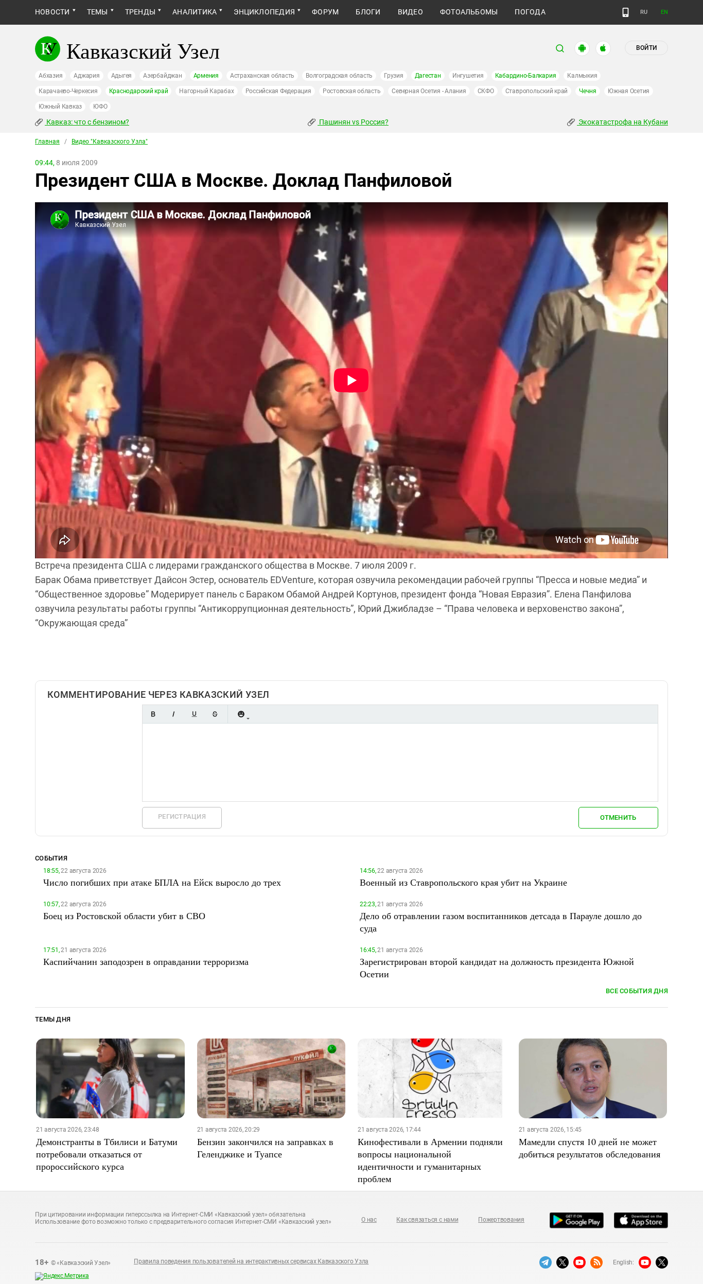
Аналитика (194, 12)
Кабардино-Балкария (525, 75)
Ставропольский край (536, 91)
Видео (410, 12)
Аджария (86, 75)
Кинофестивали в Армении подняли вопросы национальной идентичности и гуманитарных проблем (430, 1160)
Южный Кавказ (60, 106)
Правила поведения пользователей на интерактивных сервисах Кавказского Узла (251, 1261)
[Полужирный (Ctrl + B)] (153, 714)
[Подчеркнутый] (194, 714)
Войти (646, 47)
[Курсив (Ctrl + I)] (173, 714)
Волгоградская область (339, 75)
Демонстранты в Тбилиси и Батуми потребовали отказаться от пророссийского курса (107, 1153)
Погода (530, 12)
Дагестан (428, 75)
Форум (325, 12)
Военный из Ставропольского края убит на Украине (463, 882)
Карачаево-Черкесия (68, 91)
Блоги (368, 12)
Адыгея (121, 75)
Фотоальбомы (469, 12)
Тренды (140, 12)
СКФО (486, 91)
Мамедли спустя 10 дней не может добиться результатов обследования (589, 1147)
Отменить (618, 817)
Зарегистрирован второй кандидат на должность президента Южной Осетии (497, 967)
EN (664, 12)
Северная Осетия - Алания (429, 91)
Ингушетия (468, 75)
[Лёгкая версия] (625, 12)
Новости (52, 12)
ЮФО (100, 106)
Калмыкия (582, 75)
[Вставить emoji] (241, 714)
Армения (206, 75)
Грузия (393, 75)
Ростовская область (352, 91)
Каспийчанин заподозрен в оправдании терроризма (146, 961)
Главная (47, 141)
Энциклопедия (264, 12)
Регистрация (182, 816)
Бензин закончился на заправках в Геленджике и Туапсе (265, 1147)
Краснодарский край (138, 91)
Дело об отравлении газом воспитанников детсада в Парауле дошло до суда (501, 921)
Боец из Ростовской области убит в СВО (124, 915)
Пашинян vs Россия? (353, 122)
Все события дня (637, 991)
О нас (369, 1219)
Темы (97, 12)
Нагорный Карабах (206, 91)
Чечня (587, 91)
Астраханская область (262, 75)
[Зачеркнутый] (214, 714)
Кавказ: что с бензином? (87, 122)
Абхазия (50, 75)
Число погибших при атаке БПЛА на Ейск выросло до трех (162, 882)
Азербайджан (162, 75)
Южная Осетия (628, 91)
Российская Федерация (278, 91)
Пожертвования (501, 1219)
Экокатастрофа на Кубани (622, 122)
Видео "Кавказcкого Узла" (110, 141)
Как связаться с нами (427, 1219)
